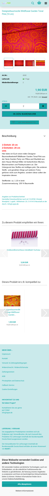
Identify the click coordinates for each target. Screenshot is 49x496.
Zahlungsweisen (8, 372)
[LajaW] (5, 3)
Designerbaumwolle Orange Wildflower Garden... (12, 312)
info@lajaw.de (7, 413)
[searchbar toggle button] (32, 3)
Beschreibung (9, 136)
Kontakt (5, 358)
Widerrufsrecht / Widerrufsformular (15, 367)
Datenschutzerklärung (16, 479)
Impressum (6, 354)
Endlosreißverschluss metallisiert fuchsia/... (24, 250)
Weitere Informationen (25, 491)
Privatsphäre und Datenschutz (13, 381)
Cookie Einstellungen (9, 389)
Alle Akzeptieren (24, 484)
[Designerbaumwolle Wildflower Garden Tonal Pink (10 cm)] (24, 37)
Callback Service (8, 385)
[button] (6, 106)
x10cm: (4, 101)
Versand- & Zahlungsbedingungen (14, 363)
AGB (3, 376)
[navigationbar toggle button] (45, 3)
